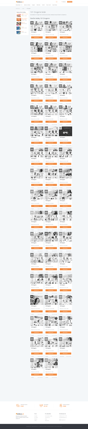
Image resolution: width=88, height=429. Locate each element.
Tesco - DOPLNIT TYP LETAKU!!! (25, 19)
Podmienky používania (50, 426)
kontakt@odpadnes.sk (63, 417)
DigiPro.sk (23, 22)
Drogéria (32, 40)
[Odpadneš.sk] (20, 2)
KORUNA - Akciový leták (25, 14)
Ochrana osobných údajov (58, 426)
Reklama (35, 419)
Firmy (46, 419)
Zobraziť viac (36, 37)
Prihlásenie (70, 1)
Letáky (23, 8)
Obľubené (64, 1)
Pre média (36, 417)
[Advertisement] (22, 52)
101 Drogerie (29, 8)
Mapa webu (47, 420)
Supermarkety (62, 356)
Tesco (23, 31)
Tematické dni (47, 417)
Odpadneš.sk (18, 8)
